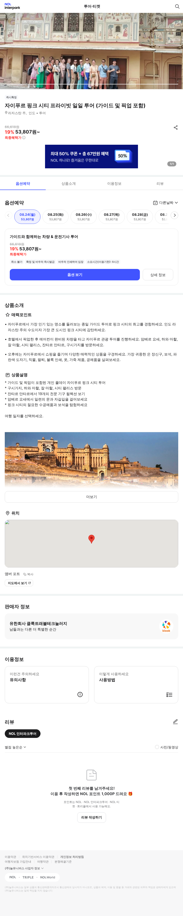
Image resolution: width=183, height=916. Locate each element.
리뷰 (160, 183)
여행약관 (43, 861)
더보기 (91, 496)
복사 (30, 574)
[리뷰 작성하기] (175, 722)
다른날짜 (166, 202)
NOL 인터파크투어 (22, 733)
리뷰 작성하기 (91, 817)
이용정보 (114, 183)
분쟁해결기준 (63, 861)
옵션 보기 (74, 274)
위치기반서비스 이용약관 (38, 857)
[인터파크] (10, 6)
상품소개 (68, 183)
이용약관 (10, 857)
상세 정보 (158, 275)
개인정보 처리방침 (72, 857)
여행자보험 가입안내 (18, 861)
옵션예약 (23, 183)
